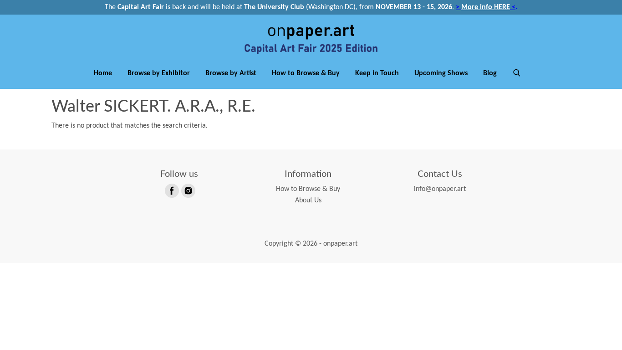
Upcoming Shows (441, 73)
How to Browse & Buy (306, 73)
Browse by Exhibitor (158, 73)
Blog (490, 73)
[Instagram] (187, 190)
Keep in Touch (377, 73)
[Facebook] (171, 190)
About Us (308, 200)
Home (103, 73)
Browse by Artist (230, 73)
